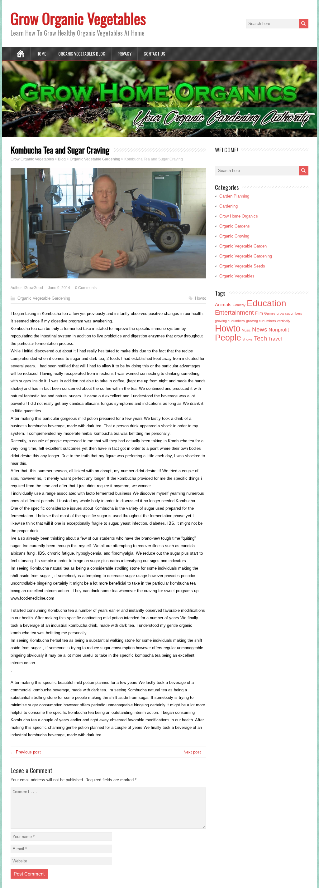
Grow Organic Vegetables (78, 18)
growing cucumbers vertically (268, 321)
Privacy (124, 53)
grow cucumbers (289, 313)
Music (246, 330)
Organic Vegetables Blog (81, 53)
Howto (200, 298)
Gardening (228, 206)
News (259, 329)
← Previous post (26, 752)
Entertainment (234, 312)
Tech (260, 338)
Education (266, 303)
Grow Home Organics (238, 216)
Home (41, 53)
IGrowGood (33, 288)
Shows (247, 339)
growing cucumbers (230, 321)
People (228, 337)
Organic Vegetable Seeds (242, 266)
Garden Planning (234, 196)
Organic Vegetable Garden (243, 246)
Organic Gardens (234, 226)
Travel (275, 338)
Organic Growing (234, 236)
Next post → (194, 752)
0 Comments (86, 288)
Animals (223, 304)
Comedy (239, 305)
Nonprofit (279, 329)
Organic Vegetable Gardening (43, 298)
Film (259, 313)
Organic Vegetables (237, 276)
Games (269, 313)
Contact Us (154, 53)
